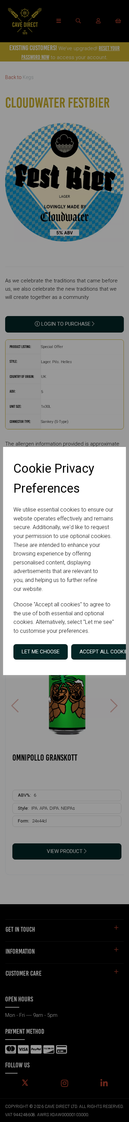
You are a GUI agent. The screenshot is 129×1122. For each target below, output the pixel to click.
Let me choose (41, 652)
